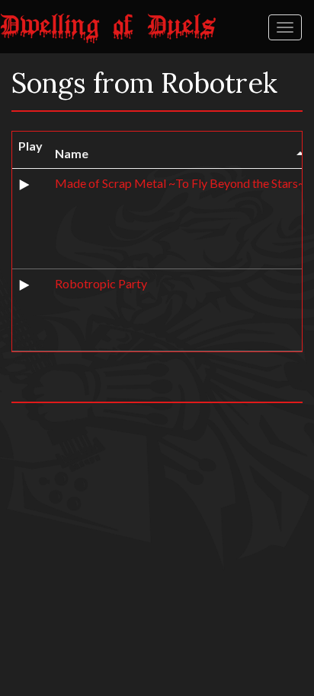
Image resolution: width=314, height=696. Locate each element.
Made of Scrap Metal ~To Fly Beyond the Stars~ (180, 183)
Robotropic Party (101, 283)
